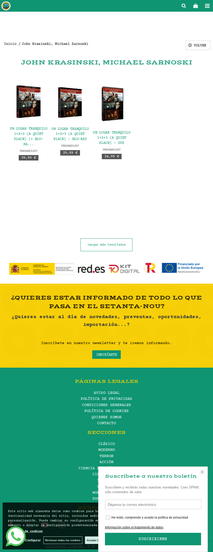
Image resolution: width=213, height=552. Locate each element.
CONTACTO (106, 423)
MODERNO (106, 450)
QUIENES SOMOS (106, 417)
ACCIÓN (106, 462)
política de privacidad (173, 517)
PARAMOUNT (29, 150)
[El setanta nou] (6, 7)
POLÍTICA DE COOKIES (106, 411)
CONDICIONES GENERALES (106, 405)
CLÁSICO (106, 444)
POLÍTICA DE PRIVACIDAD (106, 399)
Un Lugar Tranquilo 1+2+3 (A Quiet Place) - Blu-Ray (70, 134)
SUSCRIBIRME (153, 539)
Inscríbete (106, 355)
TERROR (106, 456)
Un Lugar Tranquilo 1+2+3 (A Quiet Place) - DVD (111, 138)
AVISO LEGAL (106, 393)
